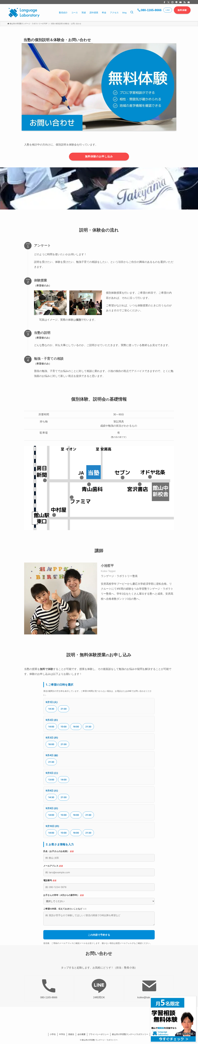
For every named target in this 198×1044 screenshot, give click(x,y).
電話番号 (49, 880)
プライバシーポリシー (99, 1034)
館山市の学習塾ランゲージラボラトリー (130, 1034)
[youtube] (181, 2)
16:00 (76, 726)
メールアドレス (53, 865)
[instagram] (172, 2)
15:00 (64, 726)
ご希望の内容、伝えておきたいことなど (65, 908)
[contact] (189, 2)
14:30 (51, 708)
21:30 (64, 708)
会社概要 (81, 1034)
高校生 (71, 1034)
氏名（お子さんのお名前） (58, 851)
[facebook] (164, 2)
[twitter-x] (168, 2)
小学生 (53, 1034)
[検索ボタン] (131, 12)
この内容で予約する (99, 934)
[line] (176, 2)
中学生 (62, 1034)
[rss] (185, 2)
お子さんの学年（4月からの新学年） (63, 895)
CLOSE (154, 1000)
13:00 (51, 779)
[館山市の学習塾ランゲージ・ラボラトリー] (24, 13)
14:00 (51, 726)
